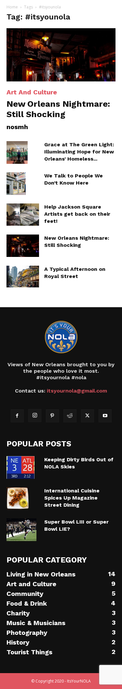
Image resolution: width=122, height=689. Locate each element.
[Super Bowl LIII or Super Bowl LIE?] (21, 529)
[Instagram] (34, 415)
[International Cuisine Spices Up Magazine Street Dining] (18, 498)
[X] (87, 415)
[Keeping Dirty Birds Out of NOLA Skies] (20, 467)
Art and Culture (32, 92)
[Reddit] (69, 415)
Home (12, 7)
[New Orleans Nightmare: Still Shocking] (61, 54)
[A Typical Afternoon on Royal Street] (23, 276)
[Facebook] (17, 415)
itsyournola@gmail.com (77, 391)
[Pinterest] (52, 415)
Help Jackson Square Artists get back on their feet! (77, 214)
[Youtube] (105, 415)
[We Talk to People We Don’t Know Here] (16, 183)
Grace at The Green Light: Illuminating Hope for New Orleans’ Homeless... (79, 151)
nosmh (17, 127)
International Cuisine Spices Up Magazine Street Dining (72, 498)
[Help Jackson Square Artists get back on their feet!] (23, 214)
